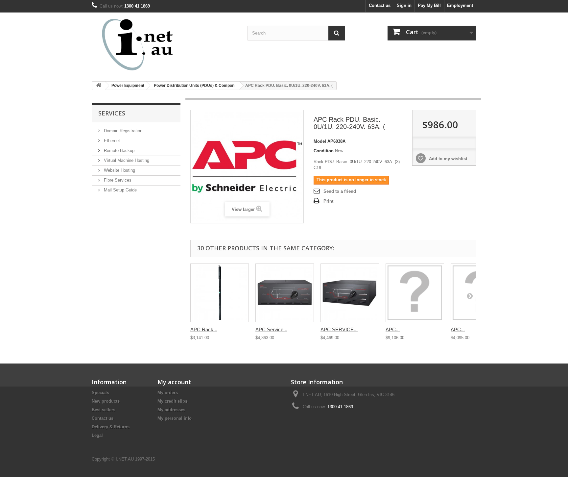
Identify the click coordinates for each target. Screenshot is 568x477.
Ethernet (111, 140)
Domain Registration (122, 130)
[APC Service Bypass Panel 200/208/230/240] (284, 293)
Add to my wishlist (447, 158)
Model (320, 141)
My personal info (174, 418)
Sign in (404, 5)
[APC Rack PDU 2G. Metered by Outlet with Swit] (219, 293)
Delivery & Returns (111, 426)
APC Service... (271, 329)
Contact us (379, 5)
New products (106, 401)
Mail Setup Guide (120, 190)
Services (111, 113)
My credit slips (172, 401)
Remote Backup (118, 150)
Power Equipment (127, 85)
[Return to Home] (98, 86)
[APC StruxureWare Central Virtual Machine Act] (415, 293)
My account (174, 382)
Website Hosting (119, 170)
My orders (167, 392)
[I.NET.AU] (152, 44)
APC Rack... (203, 329)
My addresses (171, 409)
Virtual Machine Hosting (126, 160)
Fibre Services (117, 180)
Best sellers (103, 409)
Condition (324, 150)
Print (328, 201)
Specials (100, 392)
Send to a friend (339, 191)
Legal (97, 435)
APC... (393, 329)
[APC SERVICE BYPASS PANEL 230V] (349, 293)
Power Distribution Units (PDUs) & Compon (194, 85)
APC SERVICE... (339, 329)
